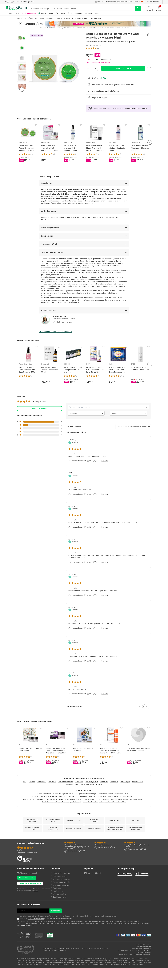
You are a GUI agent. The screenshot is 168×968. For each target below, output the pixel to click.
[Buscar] (138, 8)
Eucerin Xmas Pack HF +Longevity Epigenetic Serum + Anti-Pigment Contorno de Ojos (66, 794)
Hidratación (114, 782)
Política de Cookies (144, 952)
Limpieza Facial (137, 782)
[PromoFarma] (16, 8)
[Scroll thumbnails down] (21, 89)
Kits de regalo (125, 782)
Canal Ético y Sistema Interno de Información (135, 954)
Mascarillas (79, 784)
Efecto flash (79, 782)
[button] (140, 706)
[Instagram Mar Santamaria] (54, 322)
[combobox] (137, 427)
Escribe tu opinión (39, 408)
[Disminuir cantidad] (88, 68)
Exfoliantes (104, 782)
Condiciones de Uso (144, 947)
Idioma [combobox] (114, 413)
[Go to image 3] (21, 56)
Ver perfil (69, 322)
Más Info (143, 108)
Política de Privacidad (25, 925)
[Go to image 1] (21, 36)
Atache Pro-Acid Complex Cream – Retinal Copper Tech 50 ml (104, 802)
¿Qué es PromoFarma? (62, 873)
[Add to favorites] (149, 68)
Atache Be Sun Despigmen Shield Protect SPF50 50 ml (77, 799)
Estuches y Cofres (92, 782)
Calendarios (41, 782)
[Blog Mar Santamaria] (63, 322)
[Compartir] (148, 34)
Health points (58, 891)
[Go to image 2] (21, 46)
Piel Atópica (90, 784)
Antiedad (32, 782)
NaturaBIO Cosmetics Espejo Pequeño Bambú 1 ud (49, 796)
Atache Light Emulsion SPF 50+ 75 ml (121, 796)
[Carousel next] (149, 142)
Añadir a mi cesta (123, 68)
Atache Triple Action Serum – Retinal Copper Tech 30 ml (61, 802)
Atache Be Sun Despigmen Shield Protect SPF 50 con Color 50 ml (121, 799)
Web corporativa (59, 894)
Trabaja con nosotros (61, 879)
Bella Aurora (90, 45)
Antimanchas (50, 18)
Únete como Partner (61, 885)
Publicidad (57, 888)
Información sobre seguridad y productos (55, 331)
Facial (42, 18)
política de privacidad (36, 919)
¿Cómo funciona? (60, 876)
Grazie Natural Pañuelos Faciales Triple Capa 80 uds (87, 796)
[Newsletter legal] (18, 919)
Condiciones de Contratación (140, 949)
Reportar (104, 461)
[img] (55, 61)
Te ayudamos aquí (27, 878)
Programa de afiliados (61, 882)
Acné (24, 782)
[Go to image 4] (21, 67)
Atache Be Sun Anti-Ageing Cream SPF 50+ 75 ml (40, 799)
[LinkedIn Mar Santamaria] (58, 322)
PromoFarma (24, 18)
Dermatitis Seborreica (65, 782)
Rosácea (99, 784)
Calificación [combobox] (74, 413)
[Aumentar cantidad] (95, 68)
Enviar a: (137, 2)
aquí (36, 891)
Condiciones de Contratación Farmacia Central (134, 950)
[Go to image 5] (21, 77)
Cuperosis (52, 782)
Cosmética (34, 18)
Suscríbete (55, 911)
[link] (31, 402)
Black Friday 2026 (60, 897)
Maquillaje (69, 784)
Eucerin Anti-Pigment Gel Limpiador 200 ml (113, 794)
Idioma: (153, 2)
